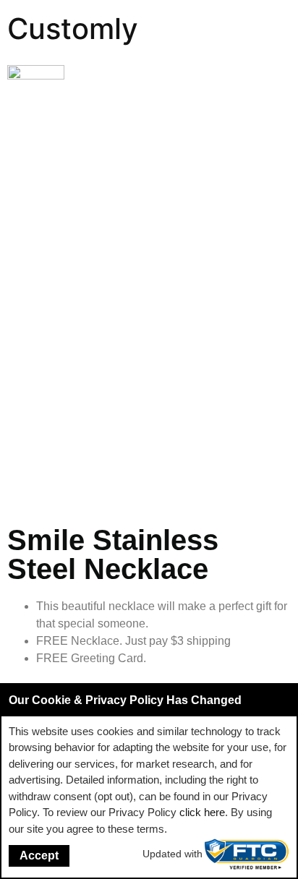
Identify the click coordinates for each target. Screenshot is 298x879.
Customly (72, 28)
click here (202, 812)
